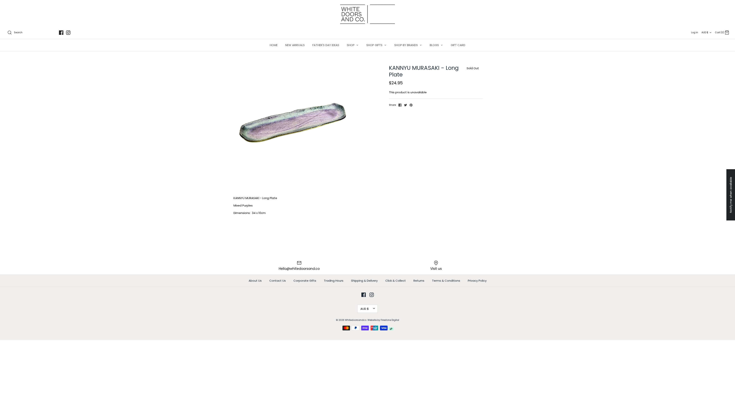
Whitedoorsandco (355, 320)
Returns (418, 281)
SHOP (351, 45)
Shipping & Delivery (364, 281)
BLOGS (435, 45)
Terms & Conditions (446, 281)
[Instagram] (68, 32)
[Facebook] (61, 32)
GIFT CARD (458, 45)
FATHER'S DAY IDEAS (325, 45)
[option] (292, 123)
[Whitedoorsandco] (367, 14)
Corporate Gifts (304, 281)
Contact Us (277, 281)
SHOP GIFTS (374, 45)
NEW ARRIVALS (295, 45)
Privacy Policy (477, 281)
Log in (694, 32)
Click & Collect (395, 281)
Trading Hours (333, 281)
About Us (255, 281)
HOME (274, 45)
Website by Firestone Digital (383, 320)
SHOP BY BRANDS (406, 45)
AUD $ (705, 32)
